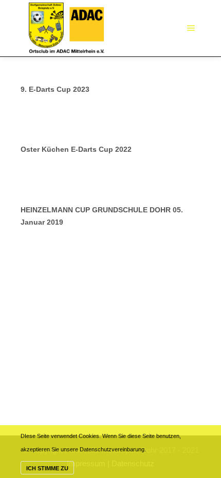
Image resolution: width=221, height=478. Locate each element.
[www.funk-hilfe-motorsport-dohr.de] (67, 28)
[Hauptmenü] (191, 28)
